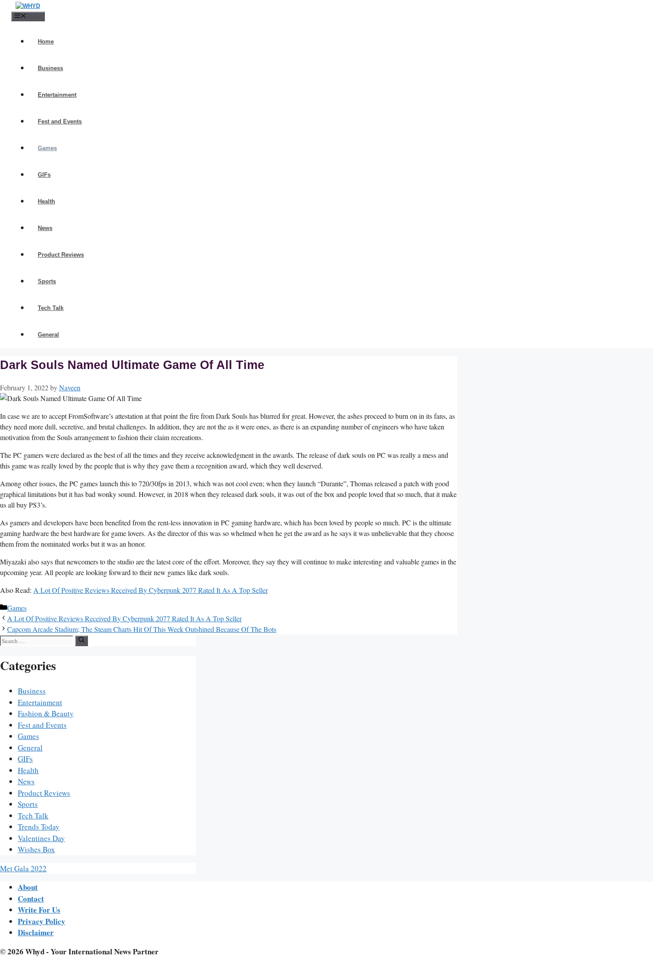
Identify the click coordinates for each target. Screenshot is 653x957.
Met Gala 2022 (23, 868)
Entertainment (57, 94)
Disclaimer (36, 932)
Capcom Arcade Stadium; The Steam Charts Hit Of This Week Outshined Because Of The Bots (141, 629)
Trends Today (39, 827)
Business (50, 68)
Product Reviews (61, 254)
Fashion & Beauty (46, 713)
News (45, 228)
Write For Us (39, 909)
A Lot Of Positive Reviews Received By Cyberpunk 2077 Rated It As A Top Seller (150, 590)
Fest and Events (60, 121)
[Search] (81, 640)
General (48, 334)
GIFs (44, 174)
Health (46, 201)
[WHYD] (28, 6)
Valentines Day (41, 838)
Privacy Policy (41, 921)
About (28, 887)
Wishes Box (36, 849)
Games (47, 148)
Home (46, 41)
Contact (31, 898)
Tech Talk (51, 308)
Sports (47, 281)
